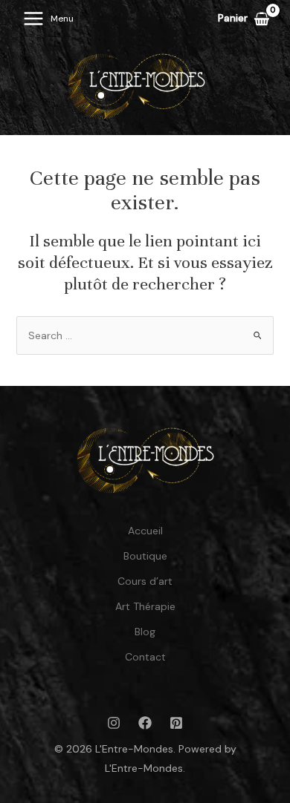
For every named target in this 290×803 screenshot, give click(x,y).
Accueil (145, 530)
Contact (145, 656)
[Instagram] (113, 723)
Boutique (145, 556)
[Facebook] (145, 723)
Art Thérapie (145, 606)
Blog (145, 631)
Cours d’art (145, 581)
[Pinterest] (176, 723)
